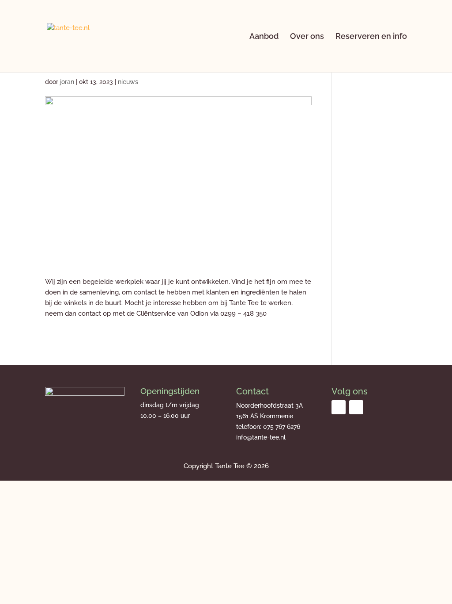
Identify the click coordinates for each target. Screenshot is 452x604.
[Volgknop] (338, 407)
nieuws (128, 81)
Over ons (307, 37)
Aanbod (264, 37)
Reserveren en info (371, 37)
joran (67, 81)
